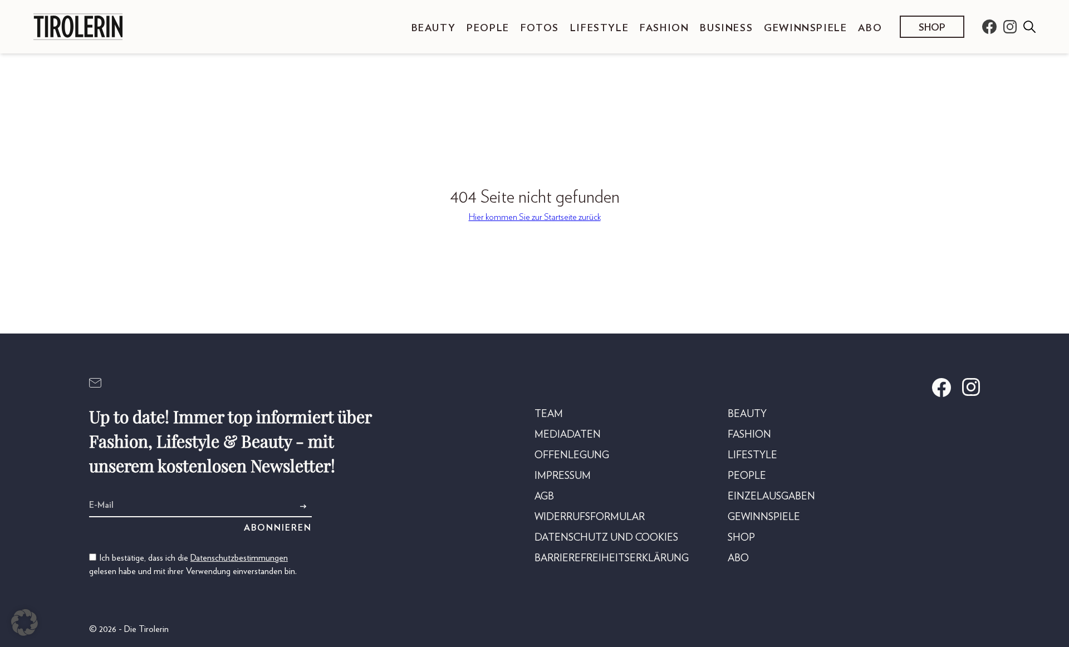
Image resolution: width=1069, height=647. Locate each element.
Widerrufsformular (589, 517)
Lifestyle (599, 28)
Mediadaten (567, 435)
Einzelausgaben (771, 497)
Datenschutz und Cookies (606, 538)
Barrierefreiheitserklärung (611, 558)
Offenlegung (571, 455)
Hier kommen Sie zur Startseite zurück (535, 217)
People (488, 28)
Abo (870, 28)
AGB (544, 497)
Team (548, 414)
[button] (24, 622)
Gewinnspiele (805, 28)
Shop (932, 28)
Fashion (664, 28)
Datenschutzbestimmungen (239, 557)
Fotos (540, 28)
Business (726, 28)
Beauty (433, 28)
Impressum (562, 476)
